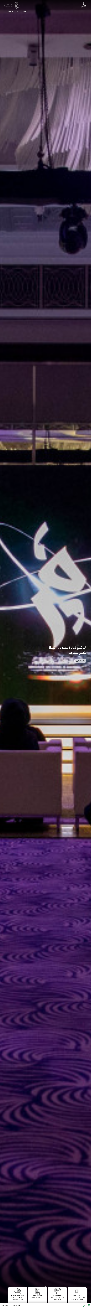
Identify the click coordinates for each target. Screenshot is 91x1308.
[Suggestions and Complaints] (84, 1305)
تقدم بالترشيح (80, 661)
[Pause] (45, 1282)
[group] (77, 1295)
